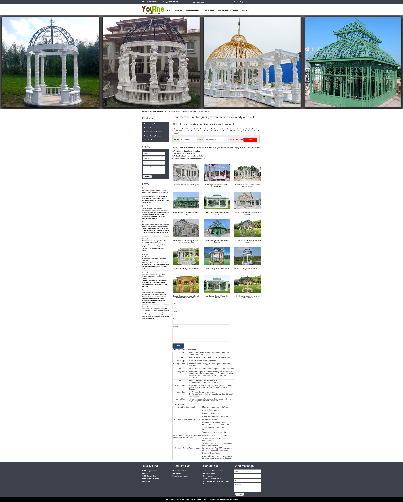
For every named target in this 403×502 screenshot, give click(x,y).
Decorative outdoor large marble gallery (186, 185)
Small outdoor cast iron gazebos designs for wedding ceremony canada (153, 276)
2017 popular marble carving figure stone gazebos (247, 241)
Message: (175, 326)
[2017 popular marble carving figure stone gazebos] (247, 228)
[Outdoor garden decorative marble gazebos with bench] (216, 172)
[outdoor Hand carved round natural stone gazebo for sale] (247, 284)
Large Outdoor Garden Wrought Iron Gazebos (217, 213)
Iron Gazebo (209, 10)
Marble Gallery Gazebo (152, 136)
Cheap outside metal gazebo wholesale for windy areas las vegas (155, 209)
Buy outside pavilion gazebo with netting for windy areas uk (154, 241)
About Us (178, 10)
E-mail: (174, 311)
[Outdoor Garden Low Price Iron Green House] (185, 200)
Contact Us (146, 481)
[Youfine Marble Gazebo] (153, 9)
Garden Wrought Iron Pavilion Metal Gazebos (217, 241)
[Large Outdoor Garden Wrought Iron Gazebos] (216, 200)
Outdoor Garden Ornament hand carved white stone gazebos (247, 269)
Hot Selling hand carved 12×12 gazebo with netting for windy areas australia (155, 225)
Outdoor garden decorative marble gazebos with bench (216, 185)
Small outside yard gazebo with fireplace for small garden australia (154, 293)
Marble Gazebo (192, 10)
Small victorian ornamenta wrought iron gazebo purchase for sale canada (155, 309)
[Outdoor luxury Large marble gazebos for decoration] (247, 200)
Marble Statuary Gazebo (153, 132)
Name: (174, 303)
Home (168, 10)
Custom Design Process (228, 10)
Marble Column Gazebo (152, 128)
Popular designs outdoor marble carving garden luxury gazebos (186, 241)
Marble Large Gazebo (152, 124)
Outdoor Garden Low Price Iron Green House (186, 213)
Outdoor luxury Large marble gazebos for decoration (247, 213)
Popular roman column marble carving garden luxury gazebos (217, 269)
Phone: (174, 319)
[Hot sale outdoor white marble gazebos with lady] (185, 256)
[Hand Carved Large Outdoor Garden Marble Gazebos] (247, 172)
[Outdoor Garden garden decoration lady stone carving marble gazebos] (185, 284)
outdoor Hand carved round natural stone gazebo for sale (247, 296)
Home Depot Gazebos (155, 111)
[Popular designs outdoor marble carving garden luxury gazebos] (185, 228)
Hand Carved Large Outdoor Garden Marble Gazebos (247, 185)
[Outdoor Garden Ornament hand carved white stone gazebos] (247, 256)
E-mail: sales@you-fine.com (243, 2)
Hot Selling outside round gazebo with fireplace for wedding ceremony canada (155, 192)
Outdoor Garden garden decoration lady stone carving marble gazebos (186, 296)
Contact (245, 10)
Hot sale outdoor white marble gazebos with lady (186, 269)
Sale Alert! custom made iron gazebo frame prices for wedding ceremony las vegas (155, 258)
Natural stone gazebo (180, 476)
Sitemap (235, 499)
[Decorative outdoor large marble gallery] (185, 172)
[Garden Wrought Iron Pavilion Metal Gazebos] (216, 228)
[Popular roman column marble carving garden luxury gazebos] (216, 256)
